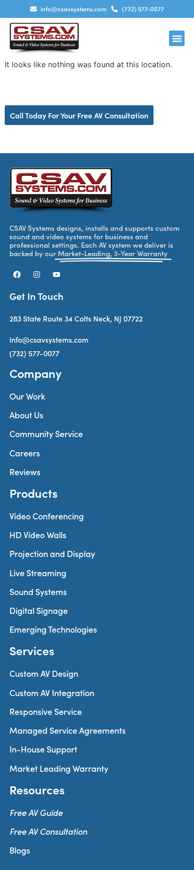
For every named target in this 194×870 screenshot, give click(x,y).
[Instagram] (36, 274)
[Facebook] (16, 274)
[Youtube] (56, 274)
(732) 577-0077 (34, 353)
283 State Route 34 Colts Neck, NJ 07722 (76, 318)
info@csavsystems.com (49, 340)
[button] (177, 38)
